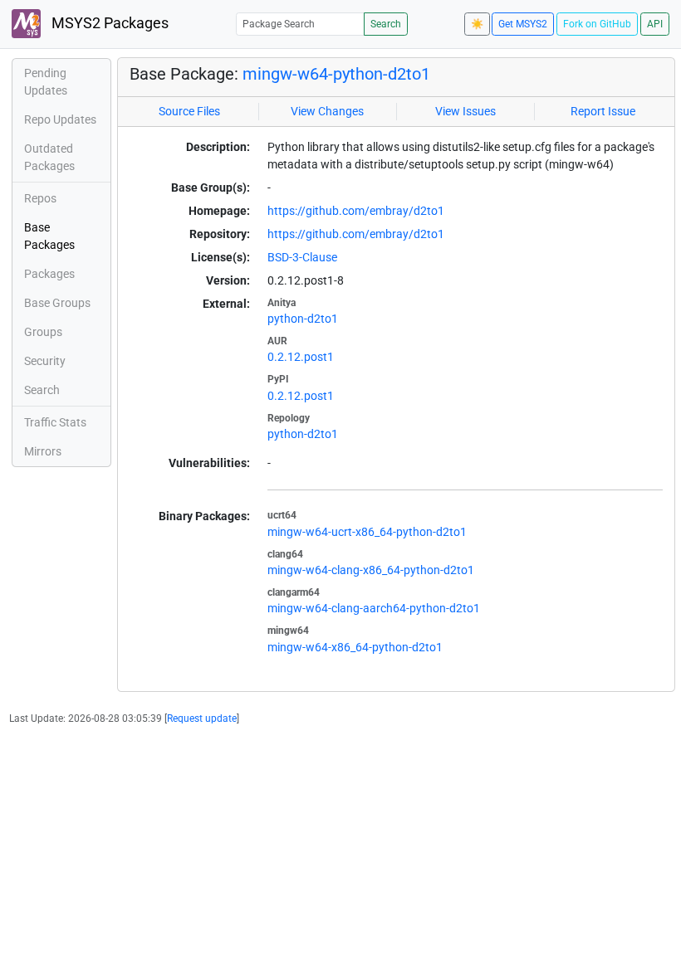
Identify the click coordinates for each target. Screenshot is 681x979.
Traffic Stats (55, 422)
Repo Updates (60, 119)
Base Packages (49, 236)
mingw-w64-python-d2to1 (336, 74)
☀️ (477, 24)
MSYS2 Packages (108, 23)
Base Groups (57, 302)
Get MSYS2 (522, 24)
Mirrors (42, 451)
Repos (40, 198)
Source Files (189, 111)
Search (385, 24)
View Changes (327, 111)
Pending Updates (45, 81)
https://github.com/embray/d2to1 (355, 210)
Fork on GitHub (597, 24)
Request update (202, 718)
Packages (49, 273)
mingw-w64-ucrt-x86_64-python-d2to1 (367, 531)
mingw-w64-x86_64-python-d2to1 (355, 647)
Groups (43, 332)
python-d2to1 (302, 318)
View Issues (465, 111)
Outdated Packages (49, 157)
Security (45, 361)
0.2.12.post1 (300, 356)
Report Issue (603, 111)
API (655, 24)
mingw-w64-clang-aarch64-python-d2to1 (373, 608)
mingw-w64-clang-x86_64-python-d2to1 (370, 570)
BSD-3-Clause (302, 257)
